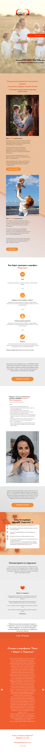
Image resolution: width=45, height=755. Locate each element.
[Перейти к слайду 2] (19, 725)
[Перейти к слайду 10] (26, 725)
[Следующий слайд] (43, 690)
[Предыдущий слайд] (2, 690)
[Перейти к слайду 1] (18, 725)
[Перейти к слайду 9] (25, 725)
